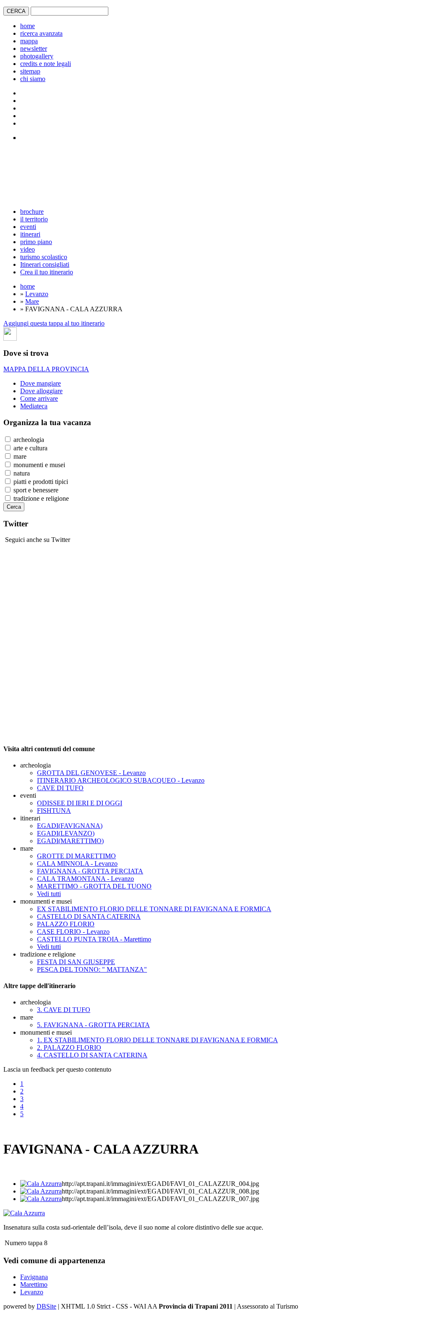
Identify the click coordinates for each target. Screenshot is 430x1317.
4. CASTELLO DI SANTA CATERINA (92, 1055)
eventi (28, 226)
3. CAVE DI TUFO (63, 1009)
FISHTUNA (54, 810)
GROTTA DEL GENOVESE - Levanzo (91, 772)
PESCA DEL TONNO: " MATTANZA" (92, 969)
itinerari (30, 234)
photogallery (36, 56)
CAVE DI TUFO (60, 787)
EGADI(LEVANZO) (65, 833)
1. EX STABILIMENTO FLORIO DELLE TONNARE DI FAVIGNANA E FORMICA (157, 1040)
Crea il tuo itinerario (46, 272)
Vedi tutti (49, 893)
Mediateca (33, 406)
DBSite (46, 1306)
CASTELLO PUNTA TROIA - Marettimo (94, 939)
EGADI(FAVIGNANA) (69, 825)
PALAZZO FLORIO (65, 924)
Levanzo (36, 293)
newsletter (33, 48)
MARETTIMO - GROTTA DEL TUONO (94, 886)
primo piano (36, 241)
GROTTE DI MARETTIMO (76, 856)
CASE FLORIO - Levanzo (73, 931)
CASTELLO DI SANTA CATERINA (89, 916)
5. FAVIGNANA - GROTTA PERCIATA (93, 1024)
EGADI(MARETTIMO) (70, 840)
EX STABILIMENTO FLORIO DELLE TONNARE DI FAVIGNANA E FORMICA (154, 908)
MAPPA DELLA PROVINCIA (46, 369)
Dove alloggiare (41, 390)
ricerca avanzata (41, 33)
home (27, 25)
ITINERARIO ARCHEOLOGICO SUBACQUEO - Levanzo (121, 780)
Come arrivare (39, 398)
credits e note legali (45, 63)
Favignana (34, 1276)
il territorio (34, 219)
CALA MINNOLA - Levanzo (77, 863)
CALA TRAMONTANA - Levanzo (85, 878)
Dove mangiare (40, 383)
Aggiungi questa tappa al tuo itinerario (54, 323)
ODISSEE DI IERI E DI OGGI (79, 803)
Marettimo (33, 1284)
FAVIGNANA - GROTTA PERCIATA (90, 871)
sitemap (30, 71)
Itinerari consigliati (44, 264)
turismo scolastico (43, 256)
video (27, 249)
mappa (29, 41)
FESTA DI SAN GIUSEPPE (76, 961)
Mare (32, 301)
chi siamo (32, 78)
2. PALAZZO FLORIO (69, 1047)
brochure (32, 211)
